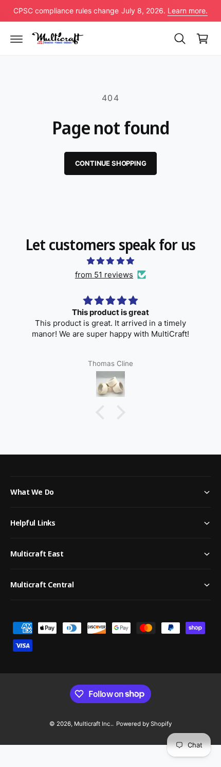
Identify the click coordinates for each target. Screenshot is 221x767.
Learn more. (188, 10)
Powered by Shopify (144, 723)
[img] (110, 261)
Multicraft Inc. (93, 723)
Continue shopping (110, 163)
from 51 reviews (104, 275)
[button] (16, 38)
